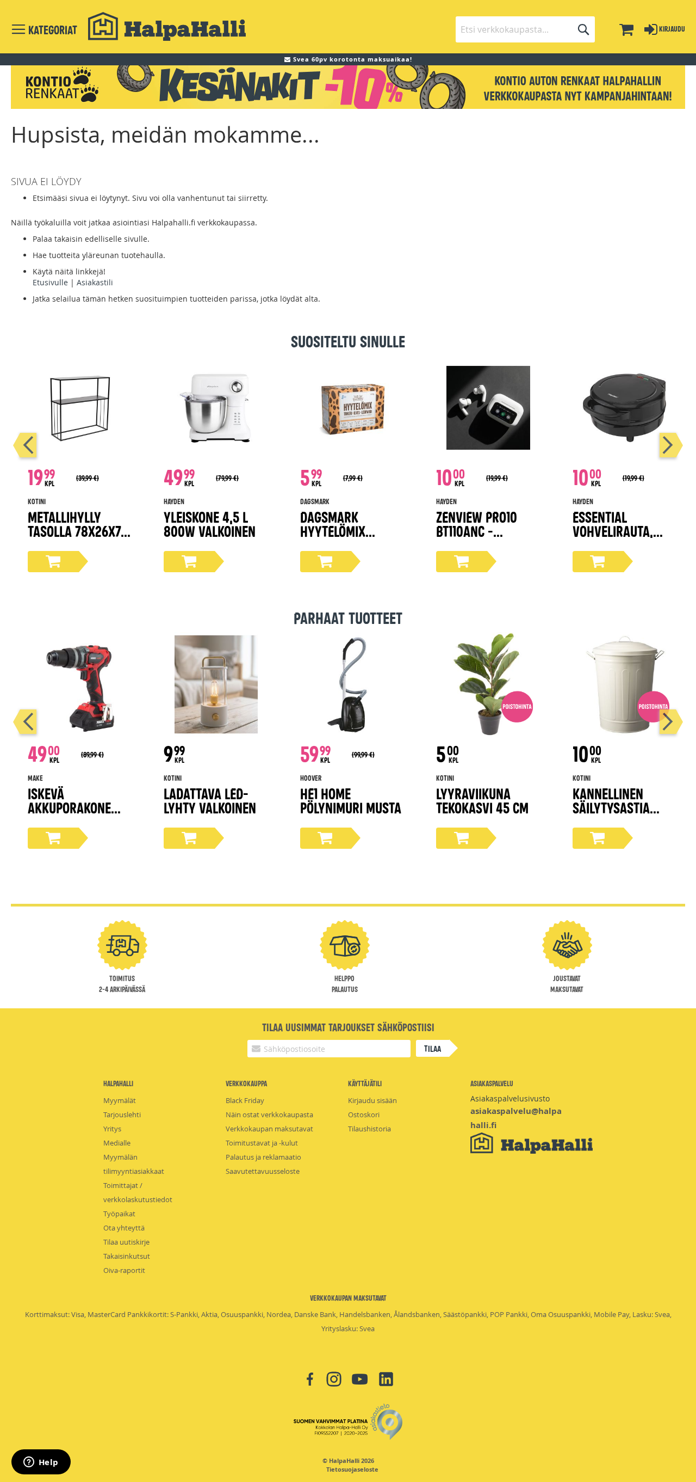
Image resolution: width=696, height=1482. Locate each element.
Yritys (112, 1129)
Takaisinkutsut (126, 1256)
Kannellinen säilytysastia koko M (611, 807)
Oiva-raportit (124, 1270)
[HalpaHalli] (167, 26)
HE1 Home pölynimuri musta (350, 800)
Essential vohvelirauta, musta (613, 531)
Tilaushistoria (369, 1129)
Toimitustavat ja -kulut (262, 1143)
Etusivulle (50, 282)
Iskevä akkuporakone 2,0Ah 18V (69, 807)
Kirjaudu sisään (372, 1100)
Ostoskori (364, 1114)
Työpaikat (119, 1213)
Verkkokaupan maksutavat (269, 1129)
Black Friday (245, 1100)
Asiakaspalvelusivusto (510, 1098)
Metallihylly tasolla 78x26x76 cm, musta (77, 531)
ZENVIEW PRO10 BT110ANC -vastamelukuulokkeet (486, 538)
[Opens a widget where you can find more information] (41, 1463)
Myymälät (119, 1100)
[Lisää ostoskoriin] (53, 561)
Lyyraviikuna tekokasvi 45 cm (482, 800)
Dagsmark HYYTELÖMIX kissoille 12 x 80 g (351, 531)
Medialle (116, 1143)
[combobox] (525, 29)
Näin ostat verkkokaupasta (269, 1114)
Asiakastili (95, 282)
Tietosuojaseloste (352, 1469)
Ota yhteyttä (124, 1228)
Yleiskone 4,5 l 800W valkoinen (210, 523)
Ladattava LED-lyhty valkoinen (210, 800)
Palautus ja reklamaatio (263, 1157)
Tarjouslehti (122, 1114)
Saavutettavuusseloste (263, 1171)
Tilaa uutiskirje (126, 1242)
